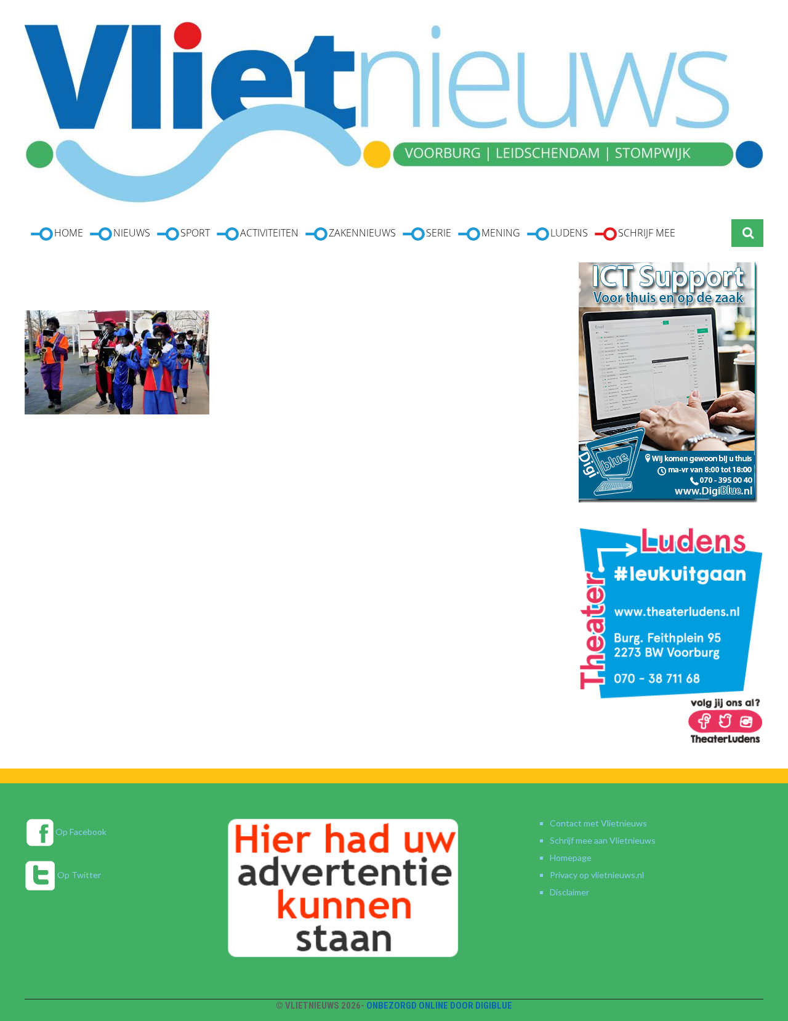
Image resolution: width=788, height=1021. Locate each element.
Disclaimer (569, 892)
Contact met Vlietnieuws (598, 823)
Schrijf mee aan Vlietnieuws (603, 840)
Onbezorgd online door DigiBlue (439, 1005)
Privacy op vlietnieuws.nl (597, 875)
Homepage (571, 857)
